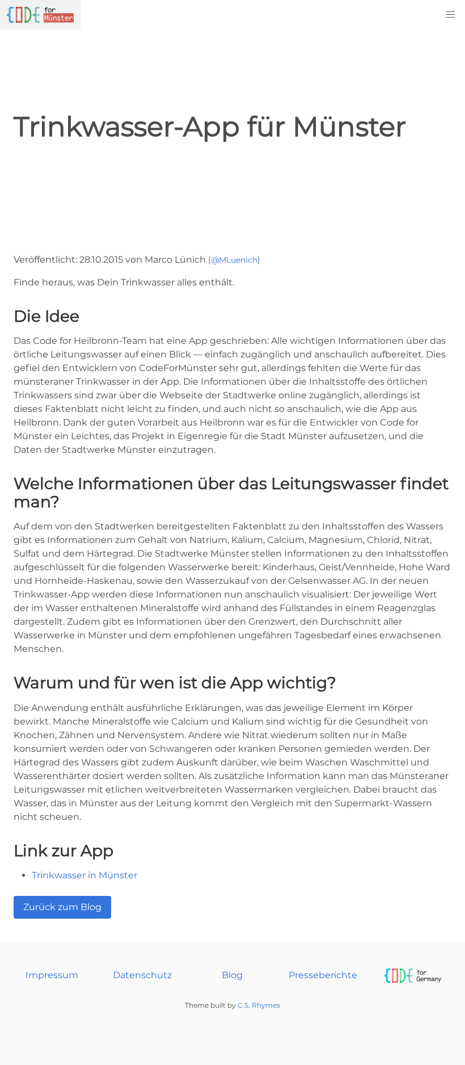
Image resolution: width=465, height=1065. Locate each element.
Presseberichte (323, 975)
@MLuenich (234, 260)
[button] (450, 15)
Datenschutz (142, 975)
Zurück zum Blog (62, 907)
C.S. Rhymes (259, 1005)
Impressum (52, 975)
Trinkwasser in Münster (84, 875)
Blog (232, 975)
